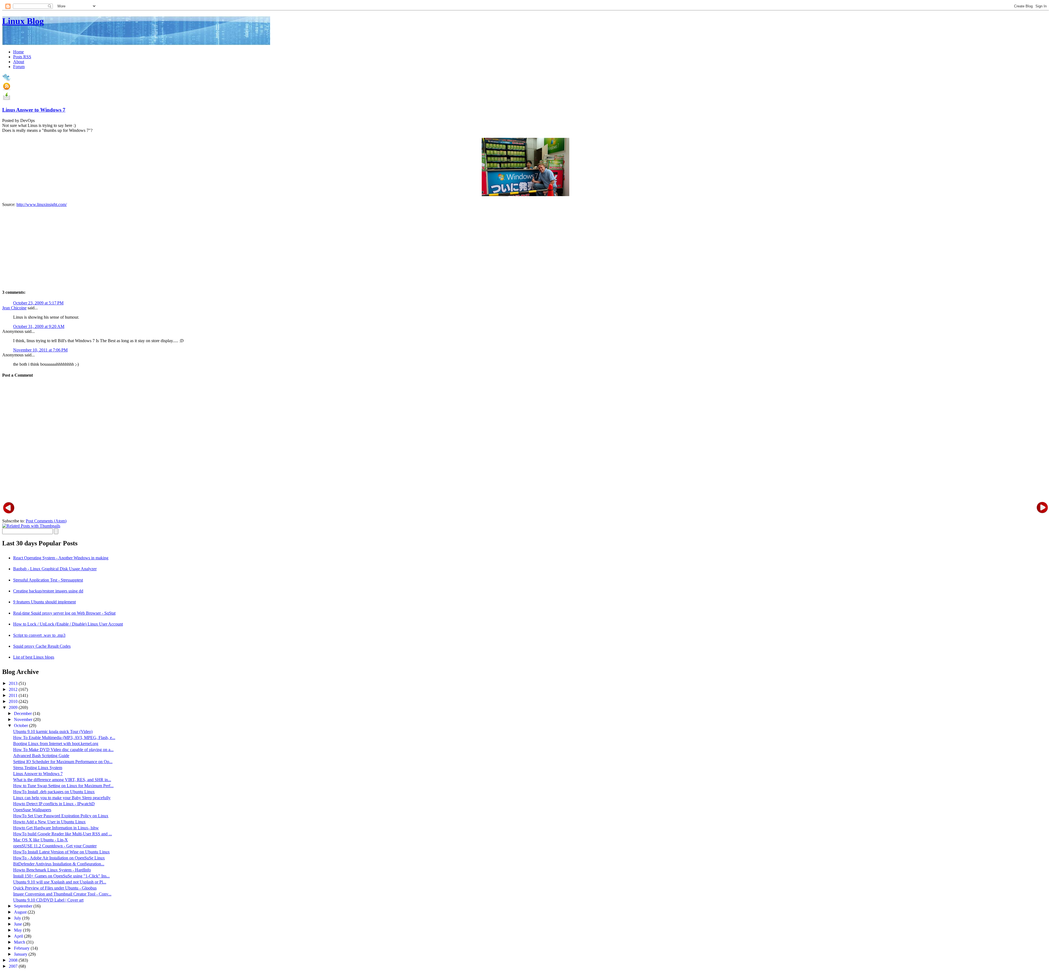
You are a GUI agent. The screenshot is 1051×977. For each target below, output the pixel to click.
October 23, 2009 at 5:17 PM (38, 303)
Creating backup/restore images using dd (48, 591)
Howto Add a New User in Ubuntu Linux (49, 821)
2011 (14, 695)
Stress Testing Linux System (37, 767)
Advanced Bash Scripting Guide (41, 755)
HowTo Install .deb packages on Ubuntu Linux (54, 791)
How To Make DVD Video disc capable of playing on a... (63, 749)
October (21, 725)
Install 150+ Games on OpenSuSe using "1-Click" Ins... (61, 876)
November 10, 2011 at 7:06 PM (40, 350)
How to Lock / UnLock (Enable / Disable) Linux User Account (68, 624)
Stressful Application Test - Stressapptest (48, 580)
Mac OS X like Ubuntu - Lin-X (40, 840)
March (20, 942)
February (22, 948)
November (23, 719)
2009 (14, 707)
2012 (14, 689)
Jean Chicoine (14, 308)
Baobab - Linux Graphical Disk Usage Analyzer (55, 568)
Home (18, 52)
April (19, 936)
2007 (14, 966)
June (18, 924)
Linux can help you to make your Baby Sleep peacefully (62, 797)
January (21, 954)
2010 (14, 701)
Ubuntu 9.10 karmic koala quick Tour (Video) (53, 731)
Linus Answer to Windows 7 (33, 110)
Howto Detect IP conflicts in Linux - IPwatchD (54, 803)
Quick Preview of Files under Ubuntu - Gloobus (55, 888)
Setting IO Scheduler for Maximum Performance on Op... (62, 761)
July (18, 918)
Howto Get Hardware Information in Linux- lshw (56, 827)
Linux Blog (23, 21)
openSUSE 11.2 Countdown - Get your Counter (55, 846)
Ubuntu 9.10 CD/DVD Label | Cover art (48, 900)
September (23, 906)
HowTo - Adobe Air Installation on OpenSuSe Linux (59, 858)
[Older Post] (1042, 507)
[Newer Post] (8, 507)
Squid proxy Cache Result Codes (42, 646)
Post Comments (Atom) (46, 521)
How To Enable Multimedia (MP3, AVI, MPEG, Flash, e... (64, 737)
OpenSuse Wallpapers (32, 809)
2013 (14, 683)
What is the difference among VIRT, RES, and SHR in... (62, 779)
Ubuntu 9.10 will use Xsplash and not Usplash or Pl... (59, 882)
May (18, 930)
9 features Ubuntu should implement (44, 602)
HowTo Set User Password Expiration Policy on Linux (60, 815)
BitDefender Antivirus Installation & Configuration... (58, 864)
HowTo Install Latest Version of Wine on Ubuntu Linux (61, 852)
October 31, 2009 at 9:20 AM (38, 326)
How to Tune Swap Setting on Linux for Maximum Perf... (63, 785)
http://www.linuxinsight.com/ (41, 204)
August (21, 912)
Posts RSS (22, 56)
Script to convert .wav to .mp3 (39, 635)
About (18, 61)
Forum (19, 66)
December (23, 713)
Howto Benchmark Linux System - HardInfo (52, 870)
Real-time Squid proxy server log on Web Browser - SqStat (64, 613)
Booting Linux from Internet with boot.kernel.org (55, 743)
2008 (14, 960)
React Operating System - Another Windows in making (60, 558)
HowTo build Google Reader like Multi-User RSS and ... (62, 833)
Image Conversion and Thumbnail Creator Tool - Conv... (62, 894)
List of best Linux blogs (33, 657)
